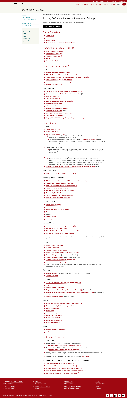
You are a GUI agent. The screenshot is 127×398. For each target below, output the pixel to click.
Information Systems (27, 40)
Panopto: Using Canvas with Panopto (56, 250)
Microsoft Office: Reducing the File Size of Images (60, 233)
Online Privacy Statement (72, 388)
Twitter (119, 395)
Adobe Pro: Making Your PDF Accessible (57, 188)
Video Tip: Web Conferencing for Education (58, 101)
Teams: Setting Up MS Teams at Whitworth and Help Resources (64, 303)
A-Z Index (98, 388)
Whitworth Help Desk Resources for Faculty (58, 82)
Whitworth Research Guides (54, 103)
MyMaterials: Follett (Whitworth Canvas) (57, 209)
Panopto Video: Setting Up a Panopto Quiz (58, 262)
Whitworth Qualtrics (51, 273)
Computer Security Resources (54, 61)
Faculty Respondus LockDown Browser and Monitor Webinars (63, 282)
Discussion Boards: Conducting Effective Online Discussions (63, 94)
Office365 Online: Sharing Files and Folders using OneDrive (63, 230)
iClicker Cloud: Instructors (53, 204)
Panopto (48, 211)
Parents (98, 381)
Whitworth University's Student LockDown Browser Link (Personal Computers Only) (70, 292)
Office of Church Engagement (73, 386)
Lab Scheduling (26, 17)
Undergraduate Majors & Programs (13, 381)
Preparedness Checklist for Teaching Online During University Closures (66, 77)
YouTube (123, 395)
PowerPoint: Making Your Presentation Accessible (60, 195)
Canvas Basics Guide (52, 131)
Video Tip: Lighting (51, 96)
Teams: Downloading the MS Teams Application (59, 306)
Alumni (113, 4)
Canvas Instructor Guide (53, 129)
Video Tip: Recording (52, 98)
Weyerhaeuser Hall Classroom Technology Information (61, 373)
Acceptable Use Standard (53, 56)
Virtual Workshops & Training (52, 26)
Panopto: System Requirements (55, 245)
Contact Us (50, 395)
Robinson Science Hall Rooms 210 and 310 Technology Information (65, 370)
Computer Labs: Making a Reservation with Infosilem (64, 345)
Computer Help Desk (27, 31)
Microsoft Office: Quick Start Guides (56, 228)
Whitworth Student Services (54, 84)
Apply (92, 1)
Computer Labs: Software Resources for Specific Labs (64, 349)
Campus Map (25, 41)
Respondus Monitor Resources (55, 287)
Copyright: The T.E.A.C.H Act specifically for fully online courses (64, 118)
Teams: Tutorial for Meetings (54, 320)
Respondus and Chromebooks (54, 296)
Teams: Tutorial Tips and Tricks (55, 313)
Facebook (107, 395)
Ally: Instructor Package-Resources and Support (60, 183)
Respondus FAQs (51, 216)
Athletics (105, 4)
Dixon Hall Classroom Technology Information (59, 363)
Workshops (49, 332)
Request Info (102, 1)
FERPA (48, 58)
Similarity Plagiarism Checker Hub (55, 329)
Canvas (24, 15)
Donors (37, 388)
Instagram (111, 395)
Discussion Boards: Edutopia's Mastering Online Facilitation (63, 91)
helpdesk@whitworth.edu (89, 139)
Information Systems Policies (54, 51)
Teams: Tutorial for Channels (54, 315)
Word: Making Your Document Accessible (58, 197)
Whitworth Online (121, 1)
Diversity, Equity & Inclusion (42, 386)
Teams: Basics (50, 310)
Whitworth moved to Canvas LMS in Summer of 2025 (61, 173)
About (77, 4)
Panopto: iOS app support (53, 255)
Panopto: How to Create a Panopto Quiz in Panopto (60, 259)
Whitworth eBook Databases (54, 106)
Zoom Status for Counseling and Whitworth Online (60, 42)
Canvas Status (50, 35)
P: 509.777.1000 (42, 395)
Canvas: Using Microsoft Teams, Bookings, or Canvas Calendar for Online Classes (69, 166)
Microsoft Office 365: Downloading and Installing (60, 226)
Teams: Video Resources (53, 322)
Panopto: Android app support (54, 257)
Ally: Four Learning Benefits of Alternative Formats (60, 185)
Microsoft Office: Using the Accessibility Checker (60, 190)
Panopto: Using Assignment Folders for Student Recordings (63, 252)
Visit (97, 1)
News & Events (69, 383)
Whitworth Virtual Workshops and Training (58, 72)
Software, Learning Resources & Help (29, 20)
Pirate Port (113, 1)
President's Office (100, 383)
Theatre (24, 35)
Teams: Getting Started (52, 308)
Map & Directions (69, 381)
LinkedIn (115, 395)
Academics (85, 4)
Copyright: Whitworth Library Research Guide (59, 113)
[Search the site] (124, 4)
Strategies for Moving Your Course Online (58, 79)
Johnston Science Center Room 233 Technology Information (63, 368)
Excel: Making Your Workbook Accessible (58, 193)
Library (24, 33)
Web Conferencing (26, 25)
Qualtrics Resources (52, 275)
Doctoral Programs (9, 388)
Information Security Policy (54, 53)
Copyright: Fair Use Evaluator (54, 115)
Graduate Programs (9, 386)
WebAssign (49, 219)
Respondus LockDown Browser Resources (58, 285)
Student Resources (26, 23)
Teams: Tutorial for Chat (53, 317)
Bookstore (37, 381)
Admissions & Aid (96, 4)
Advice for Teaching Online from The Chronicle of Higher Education (65, 74)
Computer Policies (26, 38)
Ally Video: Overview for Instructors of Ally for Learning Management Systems (68, 180)
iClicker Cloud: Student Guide (54, 207)
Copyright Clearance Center (54, 110)
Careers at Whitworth (40, 383)
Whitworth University (48, 14)
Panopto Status (50, 40)
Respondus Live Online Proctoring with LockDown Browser (63, 290)
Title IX (97, 386)
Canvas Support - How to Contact (55, 134)
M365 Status (49, 38)
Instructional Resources (59, 14)
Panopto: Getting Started (53, 247)
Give (108, 1)
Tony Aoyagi (85, 356)
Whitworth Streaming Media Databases (57, 108)
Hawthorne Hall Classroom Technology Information (60, 366)
